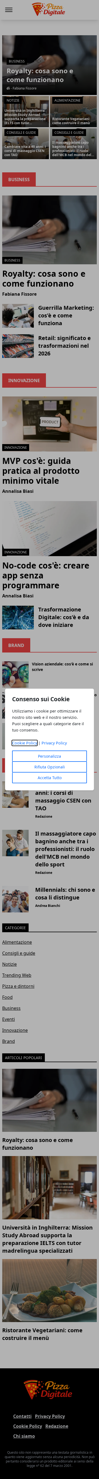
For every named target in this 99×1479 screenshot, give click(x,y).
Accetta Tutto (50, 777)
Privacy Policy (54, 743)
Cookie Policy (24, 743)
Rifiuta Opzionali (49, 767)
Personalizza (49, 756)
